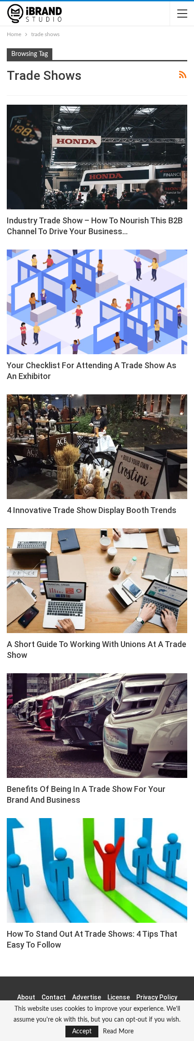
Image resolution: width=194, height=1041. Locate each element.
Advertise (86, 997)
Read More (118, 1031)
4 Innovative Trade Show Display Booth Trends (91, 510)
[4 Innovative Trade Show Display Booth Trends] (97, 446)
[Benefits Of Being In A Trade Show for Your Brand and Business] (97, 725)
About (26, 997)
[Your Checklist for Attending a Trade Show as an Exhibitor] (97, 302)
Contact (54, 997)
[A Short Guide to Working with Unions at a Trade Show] (97, 580)
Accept (82, 1031)
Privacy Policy (156, 997)
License (118, 997)
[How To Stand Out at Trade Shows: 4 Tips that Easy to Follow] (97, 870)
